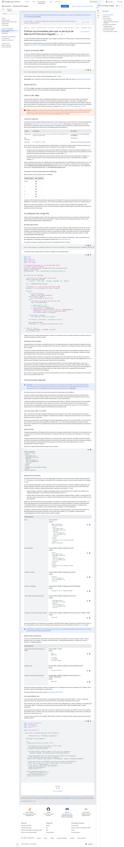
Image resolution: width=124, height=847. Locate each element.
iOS (47, 827)
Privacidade (33, 844)
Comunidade (58, 1)
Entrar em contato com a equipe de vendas (82, 6)
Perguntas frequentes (26, 825)
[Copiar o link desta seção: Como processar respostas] (46, 380)
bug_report (117, 6)
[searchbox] (10, 14)
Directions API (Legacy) (20, 6)
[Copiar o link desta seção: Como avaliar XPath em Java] (40, 696)
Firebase (52, 838)
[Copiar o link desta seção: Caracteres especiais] (39, 119)
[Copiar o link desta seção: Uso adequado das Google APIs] (50, 214)
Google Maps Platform (41, 27)
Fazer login (119, 1)
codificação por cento (78, 106)
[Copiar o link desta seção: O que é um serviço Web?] (45, 50)
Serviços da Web (50, 832)
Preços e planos (74, 825)
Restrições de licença (29, 57)
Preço (33, 1)
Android (48, 825)
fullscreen (119, 6)
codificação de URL (65, 106)
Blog (51, 1)
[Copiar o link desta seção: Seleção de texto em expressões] (42, 636)
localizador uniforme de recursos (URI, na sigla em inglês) (47, 124)
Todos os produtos (81, 838)
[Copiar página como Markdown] (61, 34)
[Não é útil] (90, 28)
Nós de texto (81, 625)
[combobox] (96, 1)
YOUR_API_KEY (91, 247)
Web (47, 830)
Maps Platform (15, 2)
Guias (3, 9)
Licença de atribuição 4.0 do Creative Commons (71, 797)
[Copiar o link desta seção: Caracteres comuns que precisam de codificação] (58, 172)
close (122, 6)
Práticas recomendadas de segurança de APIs (31, 830)
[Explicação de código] (86, 70)
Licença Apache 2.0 (37, 798)
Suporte (73, 830)
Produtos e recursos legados (34, 16)
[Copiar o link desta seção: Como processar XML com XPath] (47, 411)
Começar (65, 6)
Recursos (9, 9)
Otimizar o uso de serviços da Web (29, 832)
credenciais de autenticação (83, 79)
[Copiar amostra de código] (90, 70)
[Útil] (88, 28)
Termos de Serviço (75, 832)
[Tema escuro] (88, 70)
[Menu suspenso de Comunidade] (62, 1)
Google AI (72, 838)
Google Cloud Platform (62, 838)
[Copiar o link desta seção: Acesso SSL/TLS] (37, 85)
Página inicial (26, 27)
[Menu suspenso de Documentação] (47, 1)
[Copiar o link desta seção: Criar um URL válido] (40, 96)
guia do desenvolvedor (35, 45)
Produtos (27, 1)
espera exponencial (63, 239)
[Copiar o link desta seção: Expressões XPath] (35, 429)
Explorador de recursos (26, 827)
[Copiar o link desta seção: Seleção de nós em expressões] (42, 476)
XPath (77, 405)
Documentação (41, 1)
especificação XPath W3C (54, 692)
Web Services (6, 6)
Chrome (45, 838)
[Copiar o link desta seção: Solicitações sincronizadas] (42, 341)
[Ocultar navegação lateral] (17, 844)
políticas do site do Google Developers (63, 798)
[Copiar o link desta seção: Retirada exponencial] (39, 225)
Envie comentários (85, 31)
